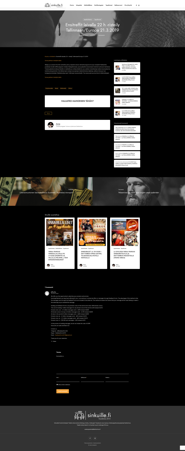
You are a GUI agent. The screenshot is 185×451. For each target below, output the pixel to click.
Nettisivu (107, 377)
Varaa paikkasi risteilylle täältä (53, 60)
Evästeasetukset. (97, 443)
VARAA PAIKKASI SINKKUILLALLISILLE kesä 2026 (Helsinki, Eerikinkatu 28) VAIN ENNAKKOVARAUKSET (125, 129)
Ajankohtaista (88, 19)
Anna (86, 35)
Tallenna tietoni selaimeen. (64, 384)
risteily (56, 88)
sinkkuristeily (63, 88)
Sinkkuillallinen (58, 248)
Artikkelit (52, 56)
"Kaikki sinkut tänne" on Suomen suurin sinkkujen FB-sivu (92, 425)
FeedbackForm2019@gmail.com (63, 335)
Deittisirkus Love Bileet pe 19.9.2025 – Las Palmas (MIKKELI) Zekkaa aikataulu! (125, 137)
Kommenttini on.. (60, 356)
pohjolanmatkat (49, 88)
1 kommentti (101, 35)
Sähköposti (84, 377)
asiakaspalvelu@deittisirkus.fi (92, 429)
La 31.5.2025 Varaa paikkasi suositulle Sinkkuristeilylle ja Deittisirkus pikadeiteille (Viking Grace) (126, 163)
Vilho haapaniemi (119, 127)
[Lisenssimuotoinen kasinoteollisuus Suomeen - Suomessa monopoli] (46, 191)
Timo (116, 136)
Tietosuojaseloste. (88, 443)
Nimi (57, 377)
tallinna (70, 88)
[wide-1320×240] (77, 108)
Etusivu (47, 56)
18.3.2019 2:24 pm (54, 293)
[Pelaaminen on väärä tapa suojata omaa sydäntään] (138, 191)
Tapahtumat (97, 19)
